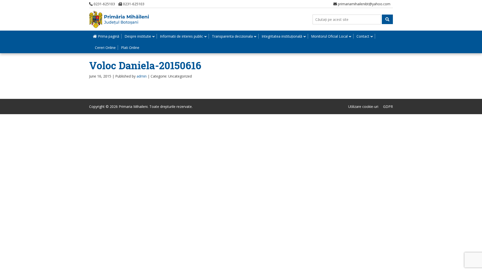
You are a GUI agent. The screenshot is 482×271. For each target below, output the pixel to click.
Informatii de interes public (181, 36)
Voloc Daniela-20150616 (145, 65)
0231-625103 (104, 4)
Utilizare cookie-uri (363, 106)
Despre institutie (138, 36)
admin (142, 76)
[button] (387, 19)
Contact (362, 36)
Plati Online (130, 47)
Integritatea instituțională (282, 36)
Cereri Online (105, 47)
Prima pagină (108, 36)
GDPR (388, 106)
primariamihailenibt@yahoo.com (363, 4)
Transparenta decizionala (232, 36)
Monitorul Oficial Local (329, 36)
